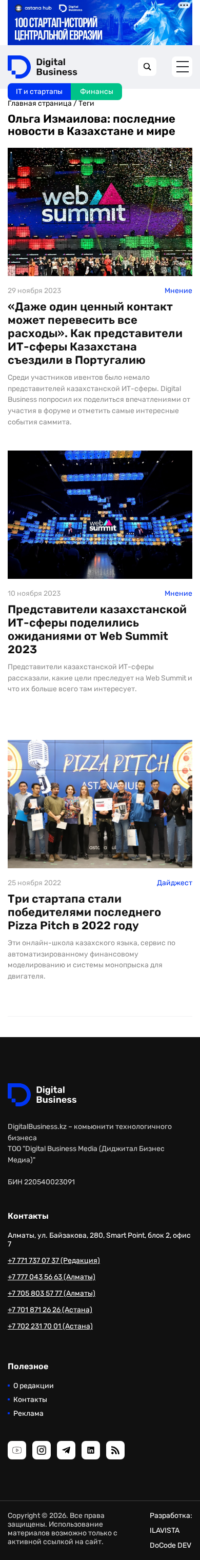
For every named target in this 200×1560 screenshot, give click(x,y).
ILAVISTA (164, 1530)
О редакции (33, 1385)
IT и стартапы (39, 91)
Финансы (96, 91)
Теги (86, 103)
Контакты (30, 1399)
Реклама (28, 1413)
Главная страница (40, 103)
